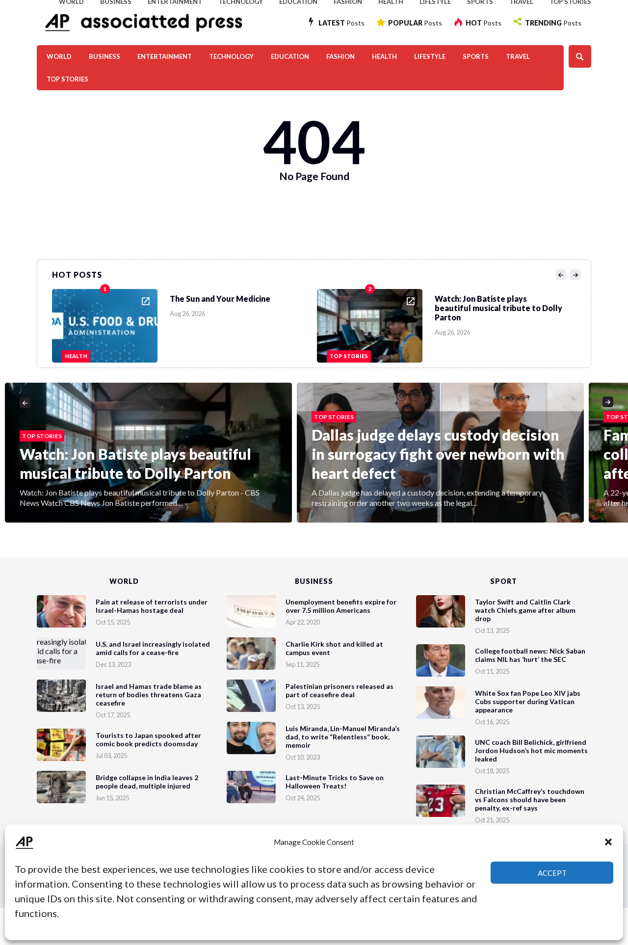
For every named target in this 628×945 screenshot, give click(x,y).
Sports (476, 56)
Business (104, 56)
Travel (518, 56)
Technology (231, 56)
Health (384, 56)
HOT (483, 23)
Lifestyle (429, 56)
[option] (184, 323)
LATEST (341, 23)
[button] (608, 842)
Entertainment (164, 56)
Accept (552, 872)
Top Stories (67, 79)
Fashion (340, 56)
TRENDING (553, 23)
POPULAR (415, 23)
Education (290, 56)
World (59, 56)
